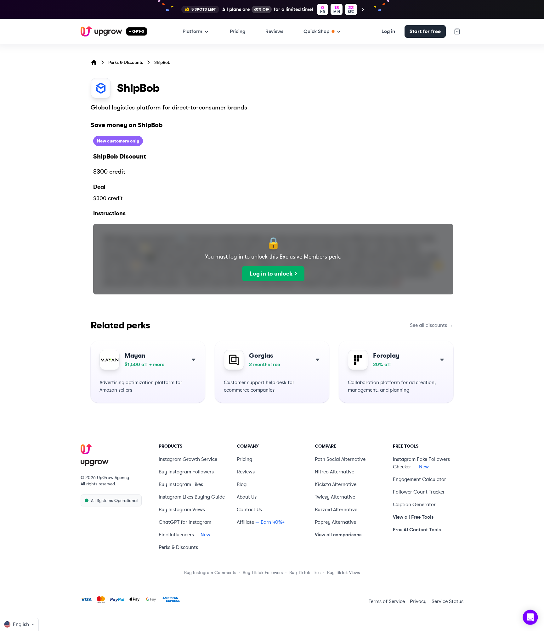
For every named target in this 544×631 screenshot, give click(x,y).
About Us (247, 497)
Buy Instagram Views (182, 509)
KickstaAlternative (335, 484)
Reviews (274, 31)
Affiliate (245, 522)
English (21, 624)
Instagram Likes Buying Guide (192, 497)
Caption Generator (414, 504)
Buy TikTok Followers (263, 572)
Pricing (237, 31)
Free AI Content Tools (417, 530)
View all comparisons (338, 535)
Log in (388, 31)
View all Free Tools (413, 517)
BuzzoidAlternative (336, 509)
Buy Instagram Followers (186, 472)
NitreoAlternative (334, 472)
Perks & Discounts (125, 62)
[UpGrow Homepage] (116, 455)
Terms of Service (387, 601)
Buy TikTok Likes (304, 572)
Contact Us (249, 509)
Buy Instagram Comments (210, 572)
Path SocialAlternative (340, 459)
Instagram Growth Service (188, 459)
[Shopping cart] (457, 31)
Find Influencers (176, 535)
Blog (241, 484)
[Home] (94, 62)
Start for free (425, 31)
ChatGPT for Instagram (185, 522)
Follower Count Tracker (419, 492)
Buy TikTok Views (343, 572)
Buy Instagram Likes (181, 484)
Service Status (447, 601)
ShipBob (162, 62)
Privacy (418, 601)
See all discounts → (431, 325)
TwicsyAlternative (335, 497)
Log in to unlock (271, 274)
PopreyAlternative (335, 522)
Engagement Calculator (419, 479)
